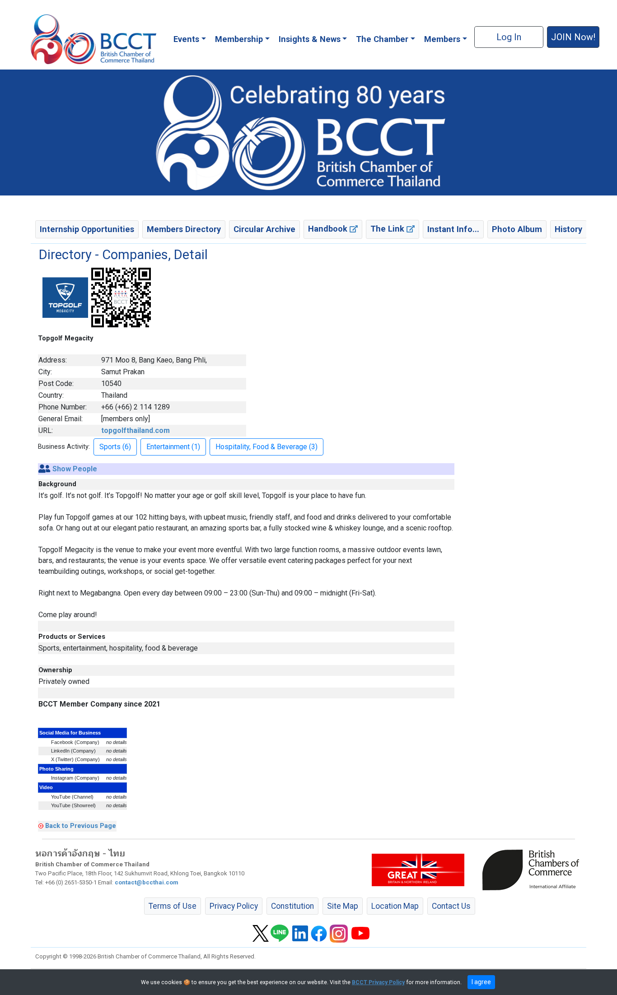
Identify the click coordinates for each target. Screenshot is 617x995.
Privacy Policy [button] (234, 906)
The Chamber (382, 39)
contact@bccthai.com (146, 882)
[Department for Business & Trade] (418, 869)
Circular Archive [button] (264, 229)
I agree (481, 982)
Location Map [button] (395, 906)
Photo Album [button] (517, 229)
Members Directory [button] (184, 229)
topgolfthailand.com (135, 430)
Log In (508, 37)
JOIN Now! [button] (573, 37)
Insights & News (310, 39)
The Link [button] (388, 228)
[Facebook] (319, 933)
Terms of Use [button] (172, 906)
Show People (74, 469)
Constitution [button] (292, 906)
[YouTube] (360, 933)
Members (442, 39)
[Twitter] (260, 933)
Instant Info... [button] (453, 229)
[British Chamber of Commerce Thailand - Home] (93, 39)
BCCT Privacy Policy (378, 982)
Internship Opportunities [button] (87, 229)
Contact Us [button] (451, 906)
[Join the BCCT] (308, 132)
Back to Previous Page (80, 826)
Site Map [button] (342, 906)
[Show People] (44, 469)
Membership (239, 39)
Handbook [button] (329, 228)
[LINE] (280, 933)
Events (186, 39)
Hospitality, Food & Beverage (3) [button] (266, 446)
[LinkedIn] (300, 933)
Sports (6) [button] (115, 446)
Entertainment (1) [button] (173, 446)
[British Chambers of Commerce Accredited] (533, 869)
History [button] (568, 229)
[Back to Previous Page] (40, 826)
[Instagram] (339, 933)
